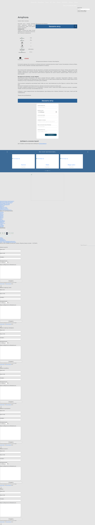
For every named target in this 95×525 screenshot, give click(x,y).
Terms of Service (8, 283)
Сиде (1, 224)
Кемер (1, 219)
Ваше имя (2, 249)
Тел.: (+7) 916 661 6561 (70, 5)
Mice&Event (64, 2)
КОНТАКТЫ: (2, 227)
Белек (22, 20)
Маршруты (2, 239)
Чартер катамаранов (4, 204)
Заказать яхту (54, 26)
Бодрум (2, 214)
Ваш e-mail (2, 253)
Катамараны (41, 2)
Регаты (76, 2)
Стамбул (2, 225)
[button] (7, 161)
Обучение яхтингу (4, 209)
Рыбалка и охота (4, 208)
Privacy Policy (2, 283)
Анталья (19, 20)
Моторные (27, 20)
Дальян (1, 216)
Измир (1, 218)
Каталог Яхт (34, 2)
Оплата (1, 238)
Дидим (1, 217)
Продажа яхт (3, 240)
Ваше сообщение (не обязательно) (8, 264)
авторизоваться (42, 143)
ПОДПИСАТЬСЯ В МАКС (5, 235)
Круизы (58, 2)
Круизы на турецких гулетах (6, 202)
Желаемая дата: (3, 260)
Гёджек (1, 215)
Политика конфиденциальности (7, 241)
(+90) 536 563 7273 (4, 230)
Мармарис (2, 221)
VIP (51, 2)
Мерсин (2, 222)
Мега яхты (2, 205)
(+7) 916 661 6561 (3, 228)
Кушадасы (2, 220)
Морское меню (3, 207)
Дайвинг (2, 206)
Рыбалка (71, 2)
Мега (54, 2)
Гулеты (47, 2)
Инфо (1, 237)
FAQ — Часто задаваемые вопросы (8, 242)
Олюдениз (2, 223)
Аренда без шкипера (5, 203)
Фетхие (1, 226)
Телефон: (2, 257)
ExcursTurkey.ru (91, 245)
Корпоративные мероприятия (7, 201)
